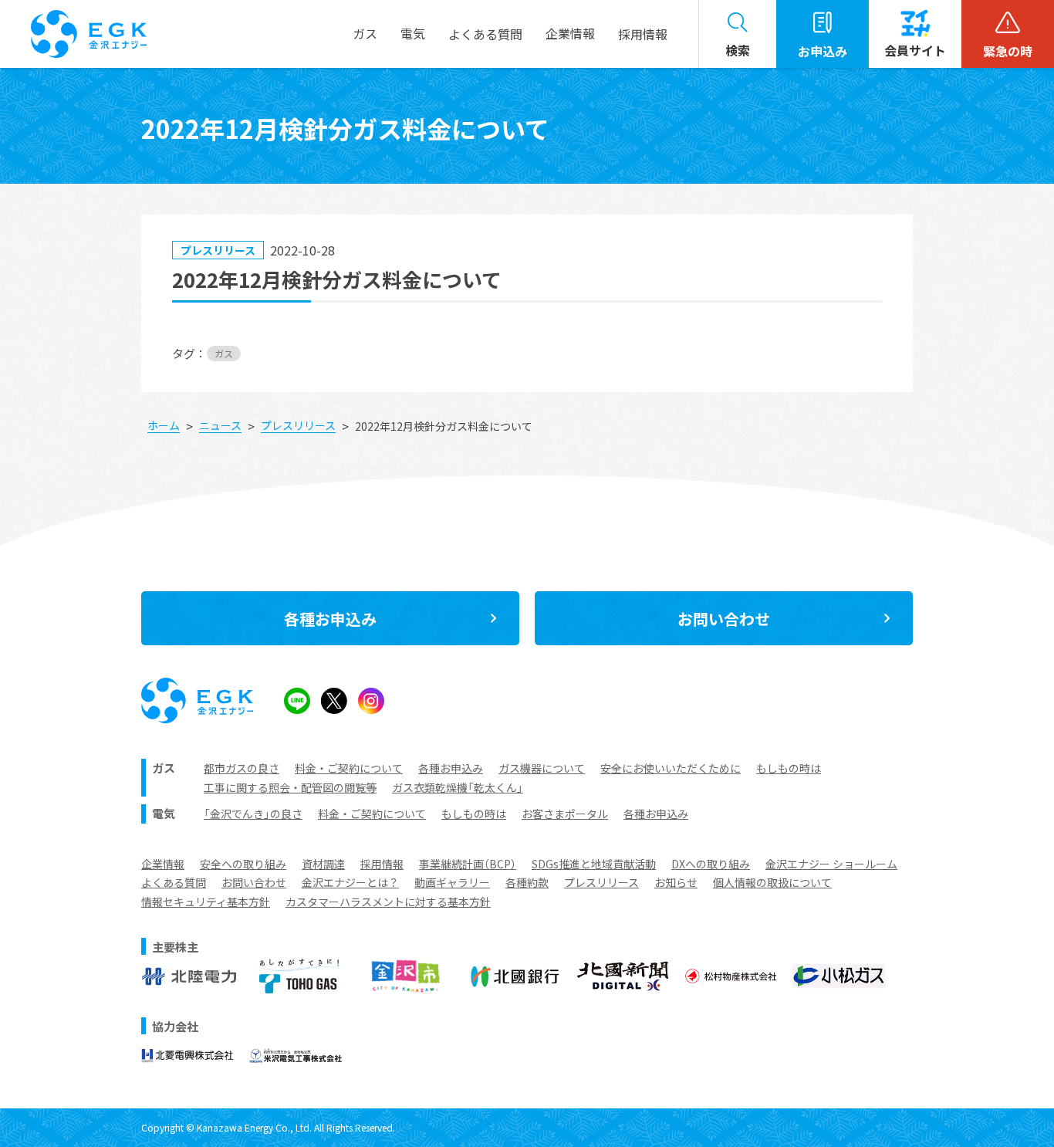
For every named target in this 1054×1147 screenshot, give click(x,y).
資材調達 (323, 863)
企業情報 (162, 863)
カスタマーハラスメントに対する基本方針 (388, 901)
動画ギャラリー (452, 882)
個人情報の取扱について (772, 882)
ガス (224, 353)
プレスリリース (601, 882)
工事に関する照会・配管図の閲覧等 (290, 787)
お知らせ (676, 882)
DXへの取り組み (710, 863)
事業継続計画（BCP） (467, 863)
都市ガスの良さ (241, 768)
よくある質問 (173, 882)
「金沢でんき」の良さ (253, 813)
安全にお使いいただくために (670, 768)
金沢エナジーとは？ (350, 882)
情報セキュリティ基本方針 (205, 901)
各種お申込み (450, 768)
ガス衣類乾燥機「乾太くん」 (457, 787)
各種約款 (527, 882)
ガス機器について (541, 768)
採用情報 (642, 34)
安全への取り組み (243, 863)
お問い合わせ (253, 882)
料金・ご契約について (349, 768)
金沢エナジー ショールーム (831, 863)
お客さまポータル (565, 813)
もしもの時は (788, 768)
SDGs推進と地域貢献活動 (594, 863)
